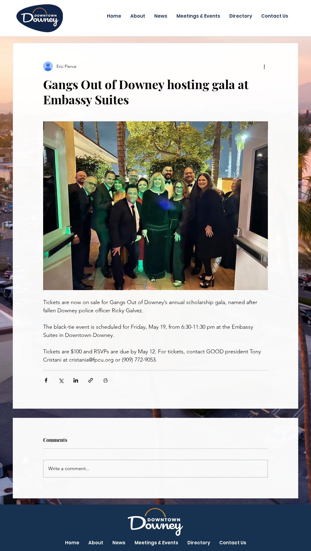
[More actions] (264, 66)
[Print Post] (105, 380)
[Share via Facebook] (46, 380)
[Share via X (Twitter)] (61, 380)
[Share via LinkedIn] (76, 380)
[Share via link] (91, 380)
